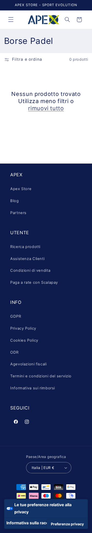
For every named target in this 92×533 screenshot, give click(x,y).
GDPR (15, 316)
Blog (14, 201)
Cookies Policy (24, 340)
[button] (11, 20)
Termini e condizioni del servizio (41, 376)
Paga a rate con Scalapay (34, 282)
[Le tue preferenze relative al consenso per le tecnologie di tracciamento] (67, 524)
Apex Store (20, 189)
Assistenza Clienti (27, 258)
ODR (14, 352)
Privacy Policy (23, 328)
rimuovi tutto (46, 108)
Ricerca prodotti (25, 246)
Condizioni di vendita (30, 270)
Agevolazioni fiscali (28, 364)
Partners (18, 212)
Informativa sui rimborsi (32, 388)
